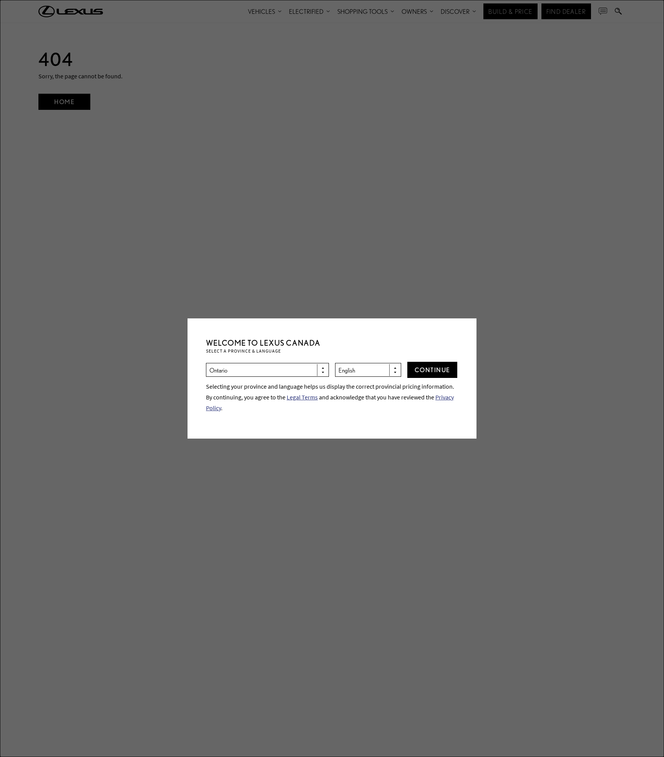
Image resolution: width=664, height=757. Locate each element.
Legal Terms (302, 397)
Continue (432, 369)
